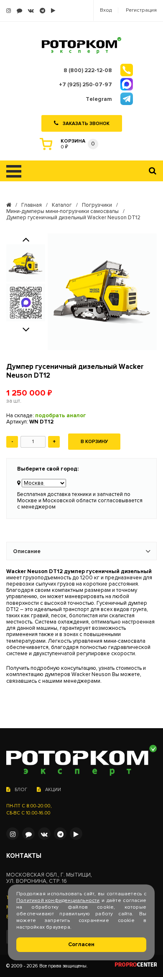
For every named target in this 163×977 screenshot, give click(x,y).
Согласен (81, 944)
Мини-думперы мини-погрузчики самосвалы (62, 211)
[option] (25, 263)
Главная (31, 205)
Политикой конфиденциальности (58, 900)
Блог (21, 789)
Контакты (23, 855)
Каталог (62, 205)
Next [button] (25, 328)
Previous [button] (25, 238)
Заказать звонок (86, 123)
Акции (53, 789)
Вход (106, 10)
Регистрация (141, 10)
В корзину (94, 441)
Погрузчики (97, 205)
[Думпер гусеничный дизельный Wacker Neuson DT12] (102, 292)
